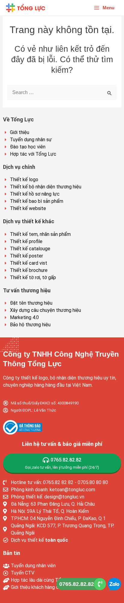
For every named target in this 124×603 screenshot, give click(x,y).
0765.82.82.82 (76, 584)
